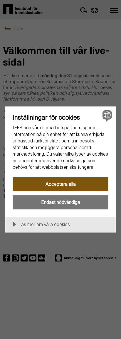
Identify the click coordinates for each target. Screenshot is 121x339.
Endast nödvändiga (60, 202)
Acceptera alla (61, 183)
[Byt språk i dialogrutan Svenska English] (106, 115)
